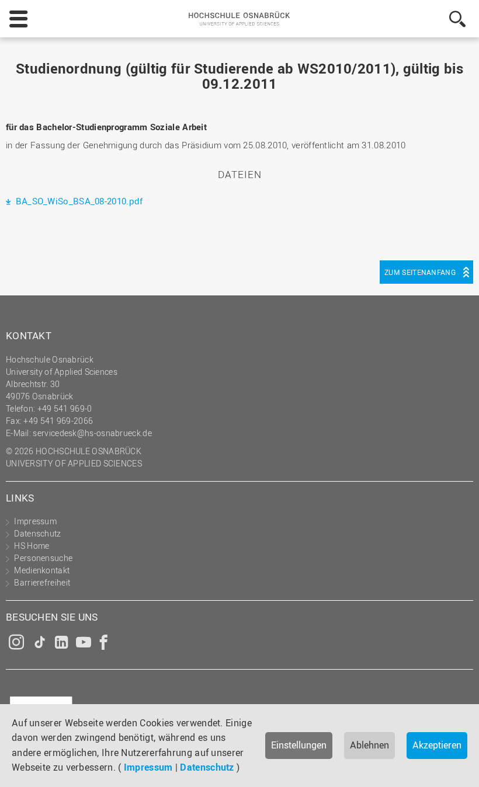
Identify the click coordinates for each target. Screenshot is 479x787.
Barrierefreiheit (42, 582)
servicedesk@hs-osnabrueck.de (92, 432)
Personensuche (43, 557)
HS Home (31, 545)
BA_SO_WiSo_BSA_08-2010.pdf (78, 201)
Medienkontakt (42, 570)
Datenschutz (207, 767)
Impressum (148, 767)
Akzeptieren (436, 745)
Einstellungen (299, 745)
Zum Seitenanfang (420, 272)
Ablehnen (369, 745)
